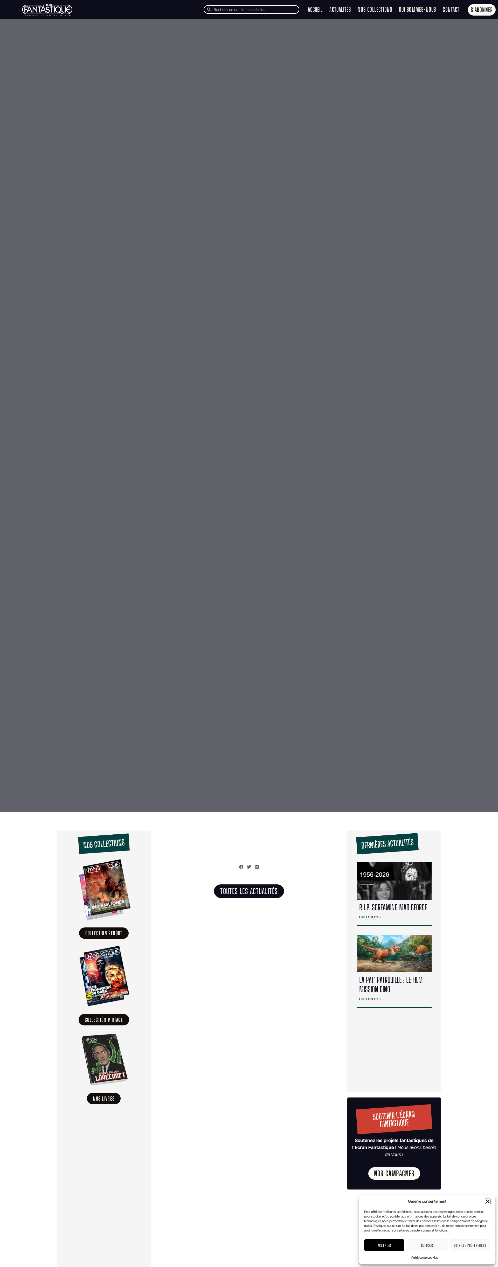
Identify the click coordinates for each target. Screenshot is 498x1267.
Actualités (340, 9)
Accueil (315, 9)
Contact (451, 9)
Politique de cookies (424, 1257)
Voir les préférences (470, 1245)
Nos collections (375, 9)
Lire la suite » (370, 917)
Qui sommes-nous (417, 9)
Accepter (384, 1245)
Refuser (427, 1245)
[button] (487, 1201)
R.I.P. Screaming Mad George (393, 907)
